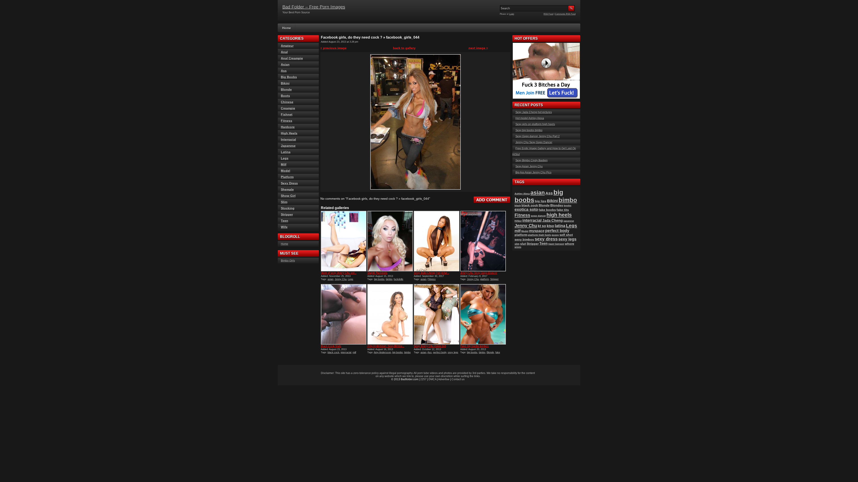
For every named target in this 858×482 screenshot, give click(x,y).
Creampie (288, 108)
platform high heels (539, 235)
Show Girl (288, 195)
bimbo (389, 279)
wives (518, 247)
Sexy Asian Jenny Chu (529, 166)
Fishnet (286, 114)
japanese (569, 221)
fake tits (563, 210)
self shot (566, 235)
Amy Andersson (382, 352)
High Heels (289, 133)
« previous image (333, 48)
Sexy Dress (289, 183)
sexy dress (546, 239)
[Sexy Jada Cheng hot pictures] (436, 241)
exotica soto (526, 209)
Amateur (287, 46)
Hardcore (288, 127)
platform (484, 279)
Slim (284, 202)
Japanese (288, 146)
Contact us (458, 379)
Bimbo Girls (288, 260)
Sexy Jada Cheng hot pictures (533, 112)
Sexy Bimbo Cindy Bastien (531, 160)
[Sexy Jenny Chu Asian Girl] (436, 314)
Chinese (287, 102)
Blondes (556, 205)
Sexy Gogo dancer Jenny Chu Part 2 (537, 136)
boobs (567, 205)
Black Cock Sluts (331, 346)
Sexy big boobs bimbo (529, 130)
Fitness (432, 279)
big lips (540, 201)
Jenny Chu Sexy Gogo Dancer (478, 272)
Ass (429, 352)
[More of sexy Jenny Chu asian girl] (343, 241)
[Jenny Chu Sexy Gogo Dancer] (483, 241)
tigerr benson (556, 244)
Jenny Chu (341, 279)
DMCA (432, 379)
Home (286, 28)
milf (354, 352)
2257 (423, 379)
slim (517, 244)
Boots (285, 96)
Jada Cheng (552, 220)
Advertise (444, 379)
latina (560, 225)
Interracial (288, 139)
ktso (550, 226)
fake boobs (547, 210)
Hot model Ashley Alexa (529, 118)
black (518, 205)
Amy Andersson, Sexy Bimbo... (385, 346)
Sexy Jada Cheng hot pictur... (431, 272)
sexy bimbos (524, 239)
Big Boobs (289, 77)
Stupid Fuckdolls (377, 272)
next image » (478, 48)
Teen (284, 220)
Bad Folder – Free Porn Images (313, 6)
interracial (346, 352)
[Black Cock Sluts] (343, 314)
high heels (559, 215)
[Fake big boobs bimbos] (483, 314)
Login (511, 14)
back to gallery (404, 48)
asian (330, 279)
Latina (285, 152)
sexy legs (453, 352)
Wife (284, 227)
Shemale (287, 189)
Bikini (285, 83)
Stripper (494, 279)
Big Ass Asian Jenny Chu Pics (533, 172)
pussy (555, 235)
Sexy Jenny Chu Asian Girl (430, 346)
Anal (284, 52)
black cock (333, 352)
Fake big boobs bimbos (474, 346)
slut (523, 243)
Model (285, 170)
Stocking (287, 208)
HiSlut (518, 221)
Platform (287, 177)
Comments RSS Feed (565, 14)
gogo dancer (538, 215)
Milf (283, 164)
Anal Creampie (292, 58)
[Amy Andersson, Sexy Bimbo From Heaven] (390, 314)
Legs (350, 279)
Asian (285, 64)
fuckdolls (398, 279)
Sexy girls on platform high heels (535, 124)
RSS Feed (548, 14)
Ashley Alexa (522, 193)
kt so (542, 226)
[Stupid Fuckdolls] (390, 241)
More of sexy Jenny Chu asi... (338, 272)
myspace (537, 231)
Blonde (490, 352)
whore (569, 243)
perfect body (439, 352)
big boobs (379, 279)
